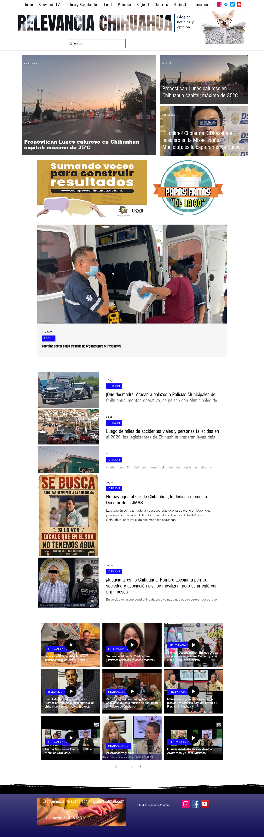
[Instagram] (219, 4)
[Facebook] (226, 4)
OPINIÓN (114, 386)
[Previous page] (115, 766)
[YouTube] (205, 804)
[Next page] (148, 766)
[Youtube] (239, 4)
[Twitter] (232, 4)
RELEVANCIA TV (57, 649)
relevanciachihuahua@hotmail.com (95, 801)
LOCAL (48, 338)
